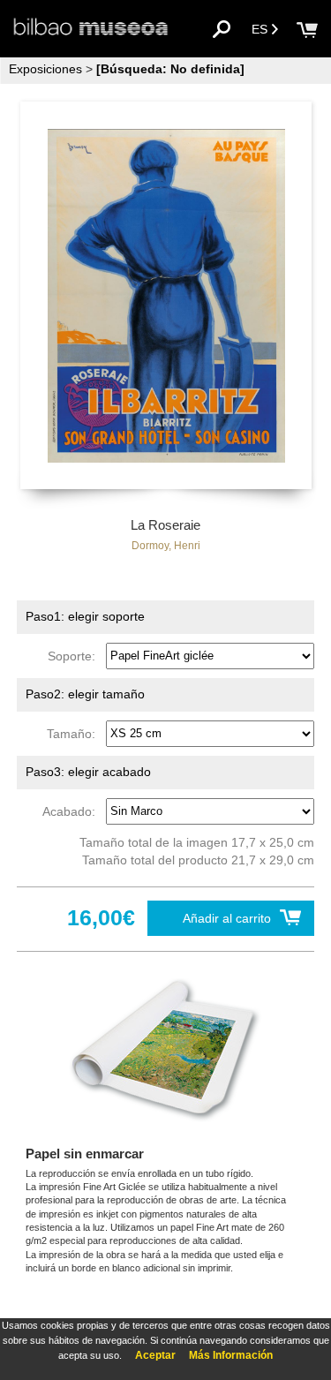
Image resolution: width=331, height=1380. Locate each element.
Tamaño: (74, 733)
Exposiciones (45, 69)
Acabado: (72, 810)
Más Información (231, 1355)
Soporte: (75, 655)
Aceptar (155, 1355)
